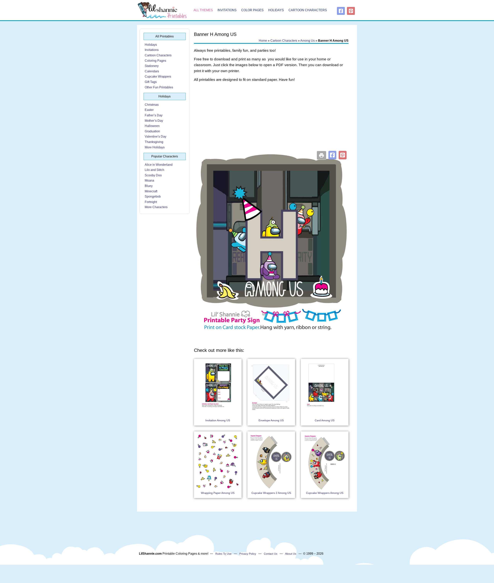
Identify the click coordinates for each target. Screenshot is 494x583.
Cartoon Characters (307, 10)
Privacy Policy (247, 553)
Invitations (227, 10)
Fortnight (151, 202)
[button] (332, 155)
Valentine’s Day (155, 136)
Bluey (149, 186)
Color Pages (252, 10)
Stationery (152, 66)
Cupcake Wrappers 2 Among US (271, 492)
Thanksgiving (154, 142)
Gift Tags (151, 82)
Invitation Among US (217, 420)
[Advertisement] (271, 116)
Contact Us (270, 553)
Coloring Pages (155, 60)
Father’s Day (153, 115)
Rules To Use (223, 553)
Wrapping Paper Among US (217, 492)
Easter (149, 110)
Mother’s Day (154, 120)
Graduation (152, 131)
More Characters (156, 207)
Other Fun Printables (159, 87)
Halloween (152, 126)
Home (263, 40)
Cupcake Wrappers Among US (324, 492)
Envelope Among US (271, 420)
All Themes (203, 10)
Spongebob (153, 196)
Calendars (152, 71)
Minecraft (151, 191)
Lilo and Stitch (154, 170)
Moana (149, 180)
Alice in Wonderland (159, 164)
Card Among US (324, 420)
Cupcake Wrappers (158, 76)
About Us (290, 553)
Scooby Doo (153, 175)
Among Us (307, 40)
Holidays (276, 10)
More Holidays (155, 147)
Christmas (152, 104)
